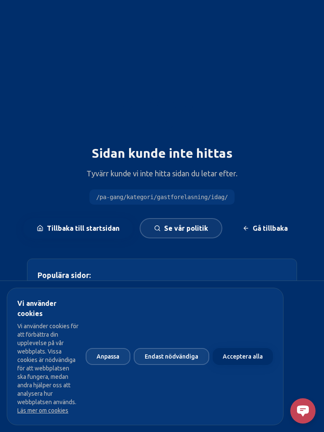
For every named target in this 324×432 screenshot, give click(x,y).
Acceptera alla (243, 356)
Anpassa (108, 356)
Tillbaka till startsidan (83, 228)
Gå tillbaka (270, 228)
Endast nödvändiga (171, 356)
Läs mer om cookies (42, 410)
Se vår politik (186, 228)
